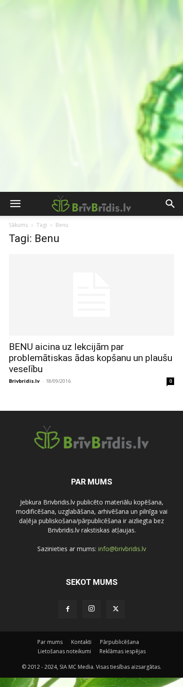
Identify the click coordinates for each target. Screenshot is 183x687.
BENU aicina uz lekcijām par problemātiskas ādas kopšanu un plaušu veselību (90, 358)
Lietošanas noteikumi (64, 651)
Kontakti (81, 642)
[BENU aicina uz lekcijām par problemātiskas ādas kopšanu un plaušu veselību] (91, 295)
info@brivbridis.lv (122, 548)
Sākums (18, 225)
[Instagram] (91, 609)
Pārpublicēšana (119, 642)
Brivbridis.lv (24, 380)
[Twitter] (115, 609)
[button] (15, 204)
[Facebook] (67, 609)
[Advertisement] (91, 95)
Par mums (50, 642)
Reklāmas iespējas (122, 651)
